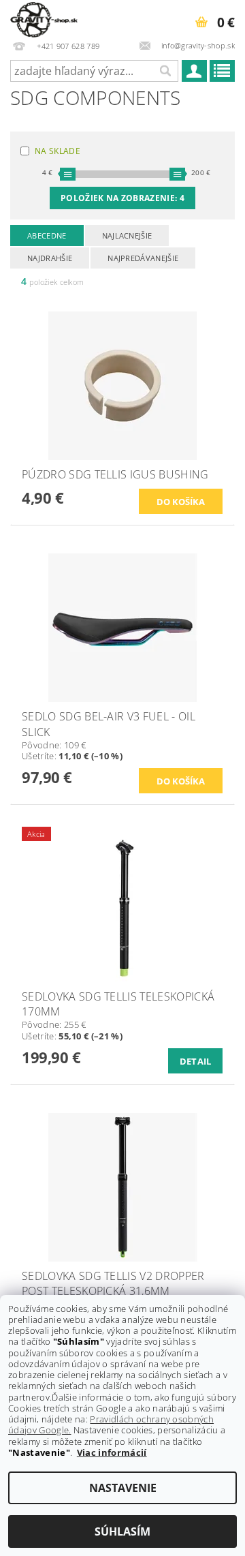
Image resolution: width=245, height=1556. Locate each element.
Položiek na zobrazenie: (122, 198)
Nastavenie (123, 1487)
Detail (196, 1061)
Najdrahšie (49, 258)
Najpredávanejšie (143, 258)
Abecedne (47, 235)
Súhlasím (122, 1531)
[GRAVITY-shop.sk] (44, 17)
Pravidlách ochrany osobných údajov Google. (111, 1424)
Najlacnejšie (127, 235)
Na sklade (57, 151)
